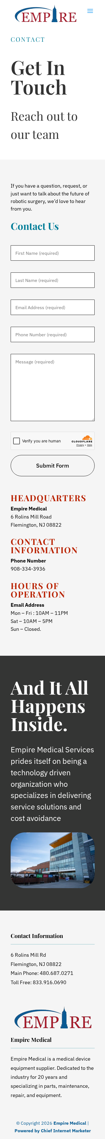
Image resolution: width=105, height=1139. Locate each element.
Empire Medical (69, 1123)
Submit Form (52, 465)
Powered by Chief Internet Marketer (53, 1130)
